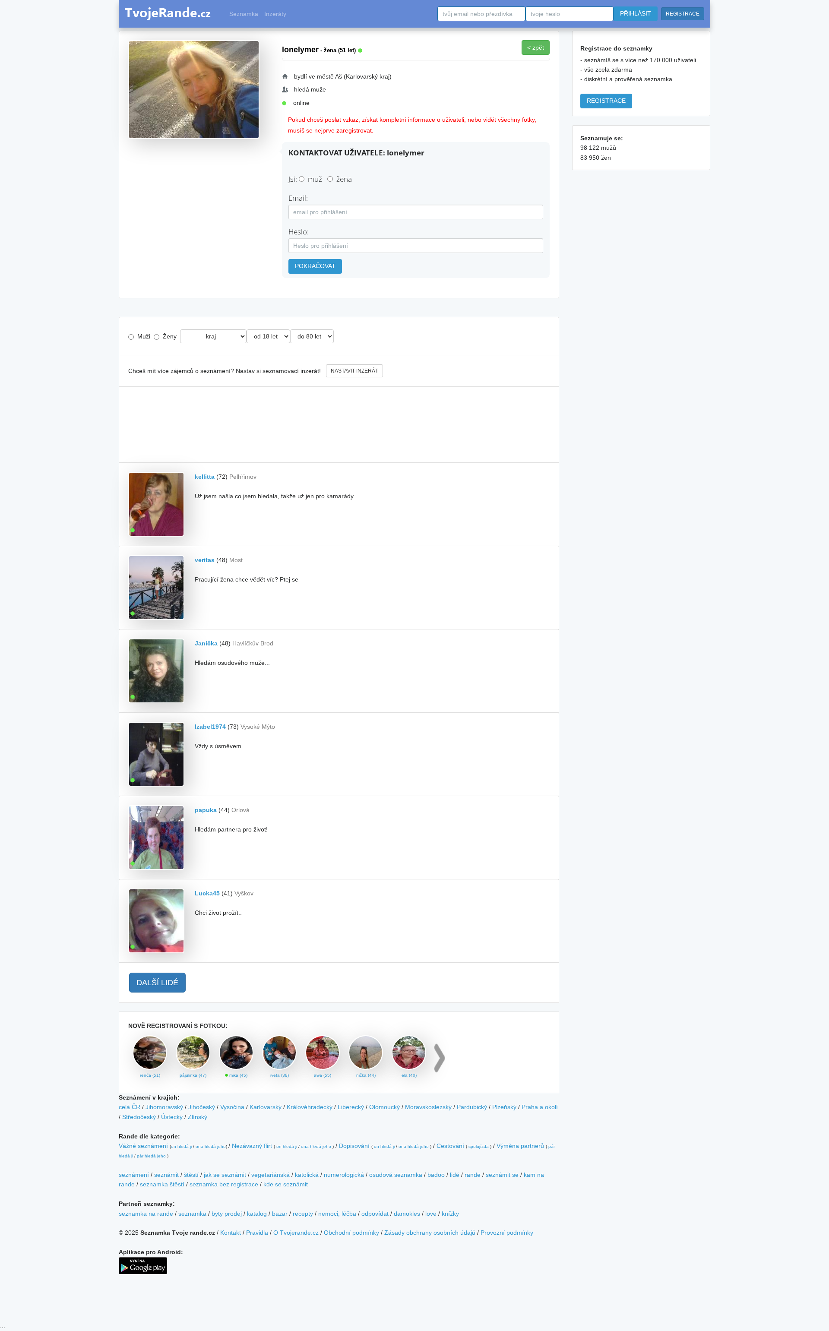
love (431, 1213)
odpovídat (375, 1213)
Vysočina (232, 1106)
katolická (307, 1174)
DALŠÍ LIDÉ (157, 982)
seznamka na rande (146, 1213)
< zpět (535, 47)
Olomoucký (384, 1106)
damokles (407, 1213)
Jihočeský (201, 1106)
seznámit (166, 1174)
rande (473, 1174)
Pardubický (472, 1106)
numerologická (344, 1174)
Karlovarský (266, 1106)
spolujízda (478, 1146)
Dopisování (354, 1145)
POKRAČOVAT (315, 265)
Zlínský (197, 1116)
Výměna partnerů (520, 1145)
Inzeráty (275, 13)
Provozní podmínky (507, 1232)
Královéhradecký (309, 1106)
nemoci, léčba (337, 1213)
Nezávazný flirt (252, 1145)
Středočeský (139, 1116)
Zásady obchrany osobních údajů (429, 1232)
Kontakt (230, 1232)
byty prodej (227, 1213)
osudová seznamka (395, 1174)
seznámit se (502, 1174)
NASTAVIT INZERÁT (354, 371)
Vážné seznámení (143, 1145)
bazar (280, 1213)
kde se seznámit (285, 1184)
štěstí (191, 1174)
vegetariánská (270, 1174)
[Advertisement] (339, 415)
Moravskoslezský (428, 1106)
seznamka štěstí (162, 1184)
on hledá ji (181, 1146)
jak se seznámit (225, 1174)
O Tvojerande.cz (296, 1232)
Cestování (450, 1145)
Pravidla (257, 1232)
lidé (454, 1174)
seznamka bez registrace (224, 1184)
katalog (257, 1213)
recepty (303, 1213)
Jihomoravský (164, 1106)
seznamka (192, 1213)
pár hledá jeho (151, 1156)
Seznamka (243, 13)
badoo (436, 1174)
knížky (450, 1213)
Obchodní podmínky (351, 1232)
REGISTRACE (682, 14)
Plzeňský (504, 1106)
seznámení (134, 1174)
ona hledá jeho (211, 1146)
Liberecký (351, 1106)
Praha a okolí (540, 1106)
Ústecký (172, 1116)
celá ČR (129, 1106)
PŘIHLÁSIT (635, 13)
